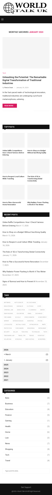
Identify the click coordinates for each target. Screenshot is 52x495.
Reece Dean (8, 87)
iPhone (39, 321)
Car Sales (20, 306)
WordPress (41, 339)
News (27, 443)
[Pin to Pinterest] (29, 111)
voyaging (18, 339)
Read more (8, 106)
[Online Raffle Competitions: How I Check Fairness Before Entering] (14, 140)
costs (39, 306)
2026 (6, 350)
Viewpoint (41, 335)
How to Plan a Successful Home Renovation (12, 204)
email (30, 313)
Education (27, 409)
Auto (27, 398)
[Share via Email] (31, 111)
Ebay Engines (8, 313)
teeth (45, 332)
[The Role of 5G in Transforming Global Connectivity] (38, 166)
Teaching (24, 332)
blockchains (31, 302)
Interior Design (18, 321)
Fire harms (7, 317)
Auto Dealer (19, 302)
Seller (15, 332)
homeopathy (42, 317)
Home (27, 432)
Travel (27, 460)
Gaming (27, 421)
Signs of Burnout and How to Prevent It (19, 281)
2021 (6, 380)
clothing (30, 306)
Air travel (7, 302)
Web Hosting (29, 339)
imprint (6, 321)
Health (27, 426)
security (6, 332)
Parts (44, 324)
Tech (27, 455)
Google (18, 317)
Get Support (26, 487)
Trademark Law (9, 335)
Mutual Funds (20, 324)
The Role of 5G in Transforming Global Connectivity (34, 179)
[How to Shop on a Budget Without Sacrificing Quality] (38, 140)
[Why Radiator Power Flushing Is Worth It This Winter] (38, 192)
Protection (8, 328)
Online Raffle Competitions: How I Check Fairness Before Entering (13, 153)
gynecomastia (29, 317)
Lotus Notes (8, 324)
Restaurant (42, 328)
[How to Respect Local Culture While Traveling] (14, 166)
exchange (38, 313)
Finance (27, 415)
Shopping (27, 449)
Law (27, 438)
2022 (6, 376)
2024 (6, 369)
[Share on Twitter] (26, 111)
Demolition (21, 310)
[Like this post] (20, 111)
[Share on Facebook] (23, 111)
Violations (7, 339)
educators (20, 313)
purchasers (19, 328)
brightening (8, 306)
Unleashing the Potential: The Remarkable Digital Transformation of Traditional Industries (24, 80)
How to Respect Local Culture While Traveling (13, 178)
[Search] (49, 19)
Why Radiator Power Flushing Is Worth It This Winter (37, 204)
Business (27, 403)
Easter (42, 310)
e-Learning (32, 310)
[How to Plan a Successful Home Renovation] (14, 192)
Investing (30, 321)
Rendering (31, 328)
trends (31, 335)
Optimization (33, 324)
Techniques (36, 332)
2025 (6, 365)
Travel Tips (21, 335)
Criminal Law (8, 310)
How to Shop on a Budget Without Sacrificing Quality (36, 152)
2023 (6, 372)
